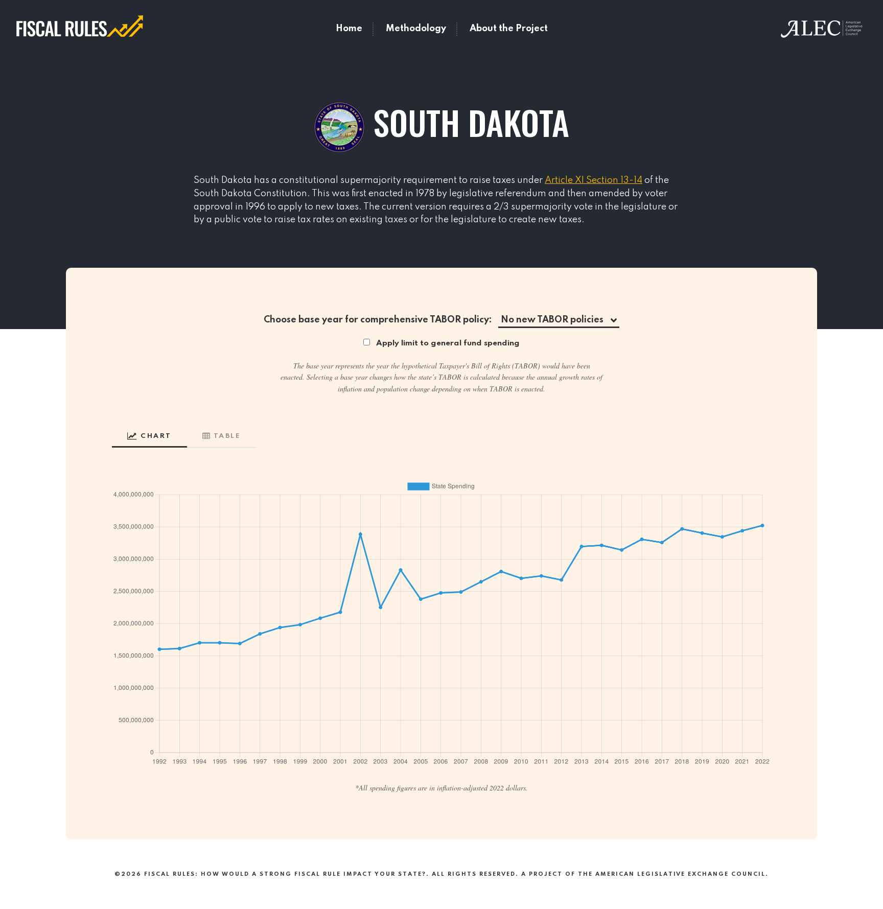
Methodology (416, 28)
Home (349, 28)
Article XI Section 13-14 (593, 180)
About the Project (509, 28)
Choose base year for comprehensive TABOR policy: (378, 319)
